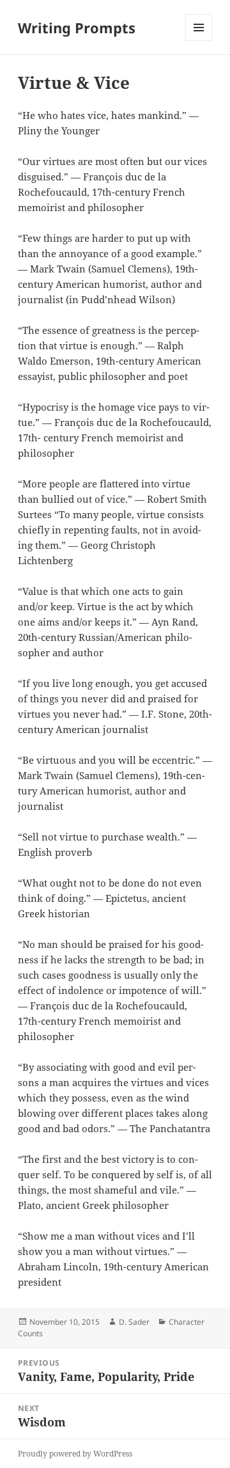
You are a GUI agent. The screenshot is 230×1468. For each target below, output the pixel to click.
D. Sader (134, 1321)
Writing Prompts (76, 27)
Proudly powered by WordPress (75, 1453)
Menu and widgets (199, 40)
